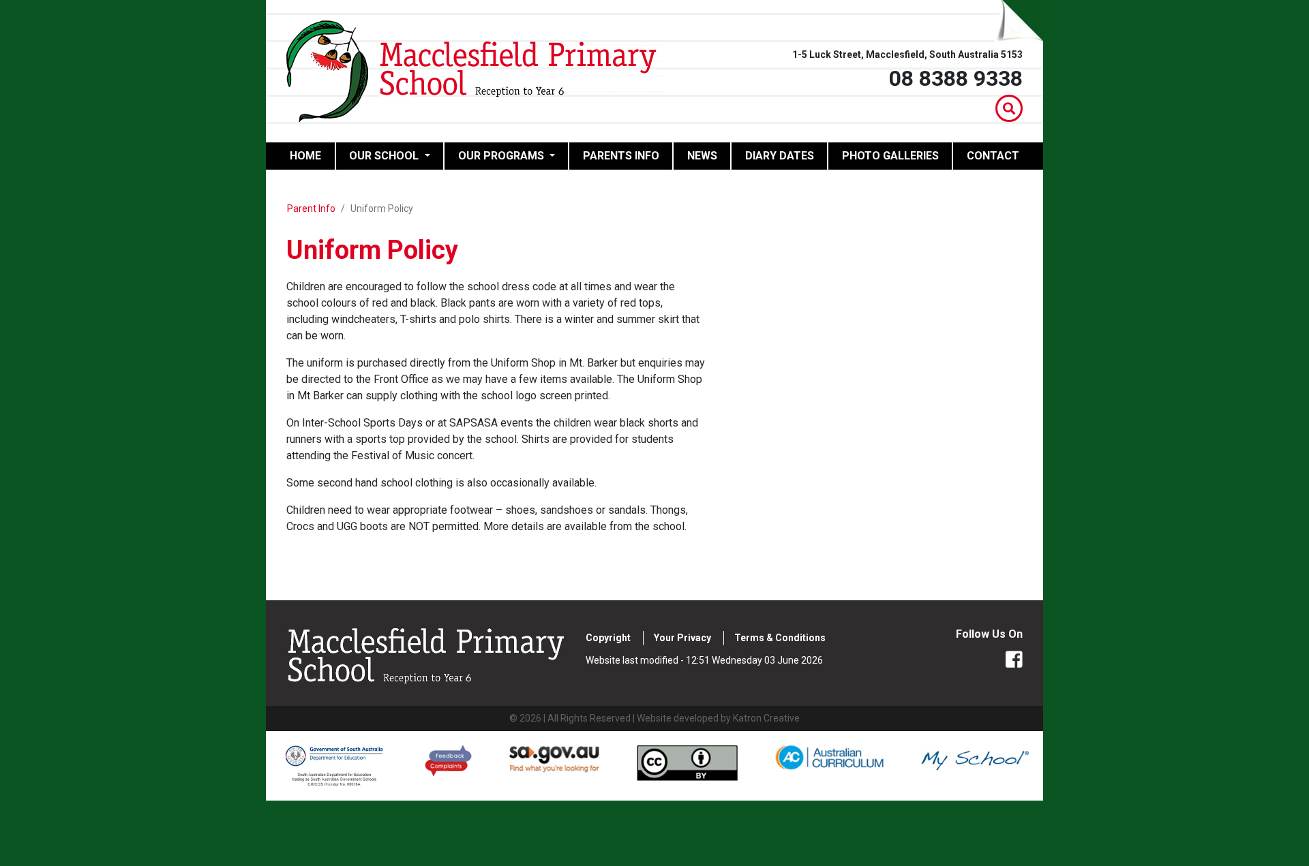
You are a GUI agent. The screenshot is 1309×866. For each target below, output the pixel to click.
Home (312, 155)
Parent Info (311, 208)
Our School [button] (385, 155)
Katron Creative (766, 718)
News (702, 155)
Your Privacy (682, 637)
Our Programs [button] (502, 155)
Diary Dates (779, 155)
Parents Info (621, 155)
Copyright (608, 637)
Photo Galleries (890, 155)
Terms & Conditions (780, 637)
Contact (993, 155)
